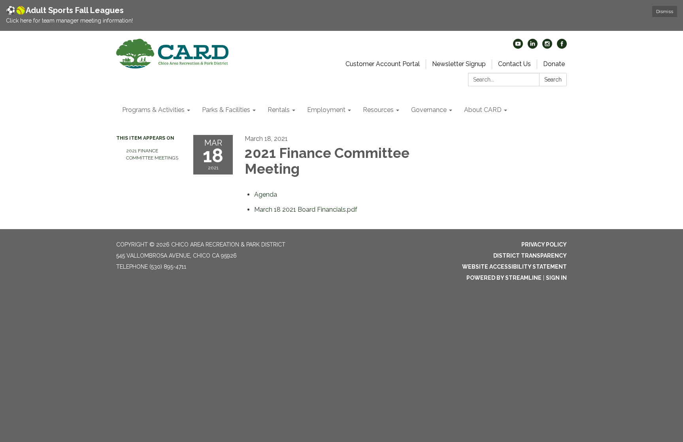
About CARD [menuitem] (483, 110)
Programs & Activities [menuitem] (153, 110)
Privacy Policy (544, 244)
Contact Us (514, 64)
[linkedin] (533, 46)
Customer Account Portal (382, 64)
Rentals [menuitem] (279, 110)
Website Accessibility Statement (514, 267)
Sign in (556, 278)
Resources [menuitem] (378, 110)
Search (553, 79)
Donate (554, 64)
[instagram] (547, 46)
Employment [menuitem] (326, 110)
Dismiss (664, 11)
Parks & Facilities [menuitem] (226, 110)
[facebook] (562, 46)
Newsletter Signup (459, 64)
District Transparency (530, 255)
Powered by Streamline (503, 278)
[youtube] (518, 46)
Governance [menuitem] (429, 110)
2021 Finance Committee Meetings (152, 154)
